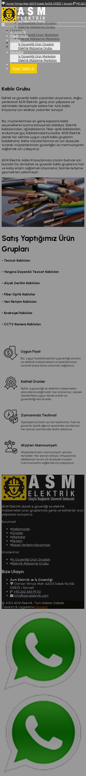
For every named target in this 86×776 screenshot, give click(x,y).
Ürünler (15, 40)
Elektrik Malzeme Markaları (37, 60)
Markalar (17, 52)
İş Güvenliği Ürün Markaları (37, 56)
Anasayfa (18, 32)
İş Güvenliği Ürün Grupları (36, 44)
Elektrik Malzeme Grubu (35, 48)
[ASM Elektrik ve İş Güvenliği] (23, 21)
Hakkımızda (19, 36)
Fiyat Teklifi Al (23, 68)
